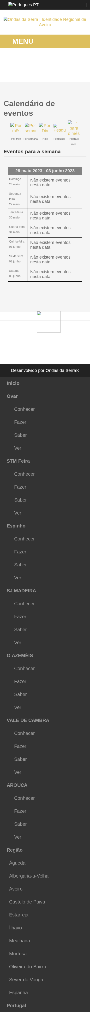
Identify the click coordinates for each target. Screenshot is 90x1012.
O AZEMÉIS (20, 655)
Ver (17, 448)
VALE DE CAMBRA (28, 720)
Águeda (17, 863)
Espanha (18, 992)
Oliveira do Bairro (27, 966)
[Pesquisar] (60, 128)
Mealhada (19, 940)
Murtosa (18, 953)
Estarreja (18, 914)
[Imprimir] (80, 101)
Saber (20, 435)
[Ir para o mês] (74, 128)
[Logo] (49, 321)
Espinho (16, 525)
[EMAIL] (84, 101)
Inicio (13, 383)
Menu (22, 41)
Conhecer (24, 409)
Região (15, 850)
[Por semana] (31, 128)
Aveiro (16, 888)
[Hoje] (45, 128)
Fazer (20, 422)
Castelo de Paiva (27, 901)
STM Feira (18, 461)
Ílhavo (15, 927)
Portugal (16, 1005)
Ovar (12, 396)
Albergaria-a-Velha (28, 876)
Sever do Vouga (26, 979)
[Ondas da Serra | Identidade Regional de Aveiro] (45, 22)
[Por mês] (16, 128)
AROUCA (17, 785)
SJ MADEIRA (21, 590)
